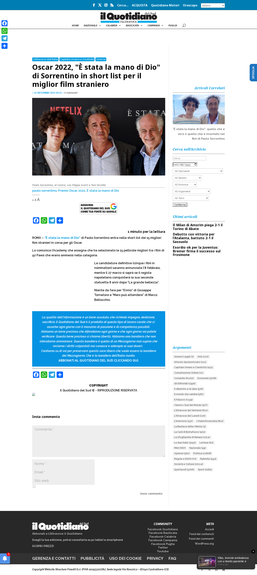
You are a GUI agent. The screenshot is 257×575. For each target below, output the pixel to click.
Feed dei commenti (201, 538)
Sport (205, 469)
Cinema (101, 59)
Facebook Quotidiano (163, 529)
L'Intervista (183, 421)
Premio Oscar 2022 (71, 190)
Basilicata (132, 25)
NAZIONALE (90, 25)
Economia (207, 378)
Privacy (155, 558)
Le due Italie (185, 442)
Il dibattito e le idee (188, 389)
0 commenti (71, 92)
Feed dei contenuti (201, 534)
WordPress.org (204, 543)
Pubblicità (92, 558)
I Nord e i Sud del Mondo (191, 405)
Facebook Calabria (163, 536)
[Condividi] (4, 46)
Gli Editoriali (184, 383)
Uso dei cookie (125, 558)
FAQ (172, 558)
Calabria (111, 25)
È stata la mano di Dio (103, 190)
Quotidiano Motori (165, 5)
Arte (203, 356)
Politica (202, 453)
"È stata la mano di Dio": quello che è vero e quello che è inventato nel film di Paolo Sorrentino (199, 133)
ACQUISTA (140, 5)
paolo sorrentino (44, 190)
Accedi (209, 529)
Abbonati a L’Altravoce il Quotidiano (57, 533)
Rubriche (208, 459)
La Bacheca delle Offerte (190, 426)
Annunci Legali (184, 356)
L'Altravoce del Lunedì (189, 416)
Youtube (163, 551)
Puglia (172, 25)
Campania (154, 25)
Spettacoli (184, 469)
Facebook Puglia (163, 544)
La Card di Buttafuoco (189, 432)
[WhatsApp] (4, 31)
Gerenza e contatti (53, 558)
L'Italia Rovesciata (210, 421)
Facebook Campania (162, 540)
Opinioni (182, 453)
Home (75, 25)
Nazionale (197, 448)
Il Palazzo (183, 399)
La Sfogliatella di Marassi (192, 437)
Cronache (184, 378)
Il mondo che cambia (189, 394)
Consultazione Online (188, 372)
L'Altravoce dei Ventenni (191, 410)
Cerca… (122, 5)
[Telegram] (4, 38)
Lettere (206, 442)
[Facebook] (4, 23)
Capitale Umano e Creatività (77, 59)
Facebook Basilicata (163, 533)
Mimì (180, 448)
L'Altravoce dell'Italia (45, 59)
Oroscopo (190, 5)
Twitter (163, 547)
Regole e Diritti (185, 459)
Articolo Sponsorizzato (190, 362)
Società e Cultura (188, 464)
